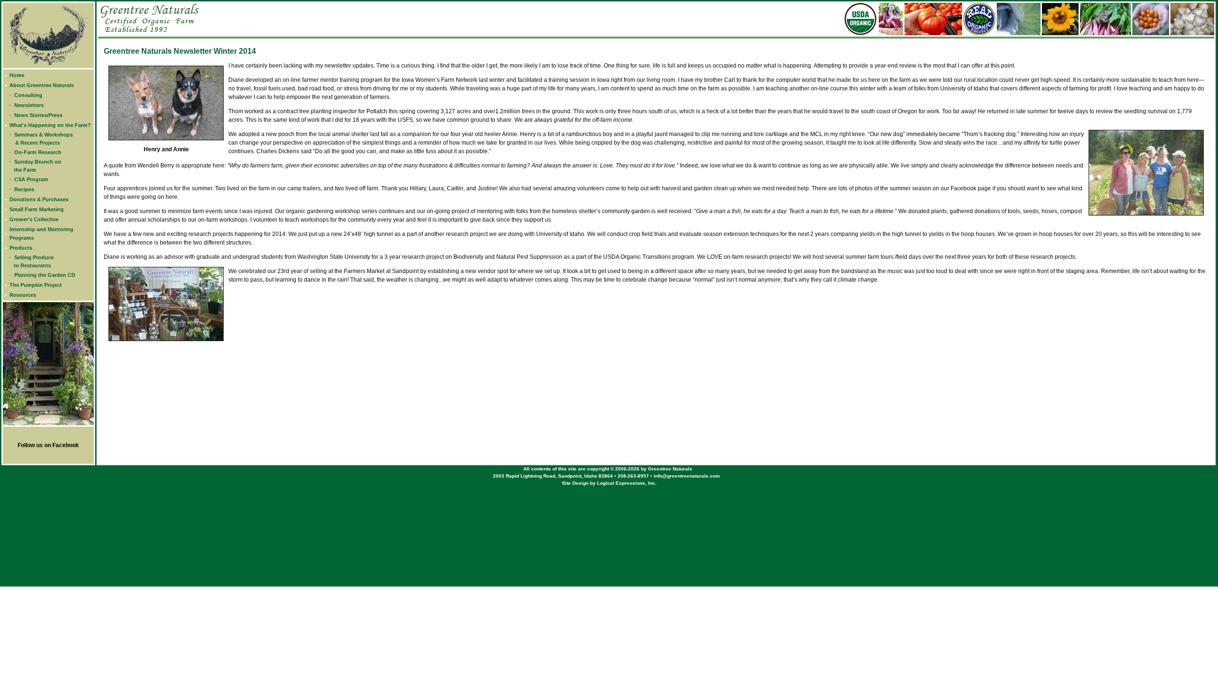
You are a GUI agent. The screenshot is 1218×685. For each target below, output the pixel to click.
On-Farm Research (37, 152)
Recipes (24, 189)
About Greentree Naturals (42, 85)
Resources (23, 295)
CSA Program (31, 179)
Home (17, 75)
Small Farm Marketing (37, 209)
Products (21, 248)
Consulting (28, 95)
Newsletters (29, 105)
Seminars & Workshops (43, 134)
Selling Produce (34, 257)
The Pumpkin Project (36, 285)
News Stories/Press (38, 115)
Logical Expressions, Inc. (627, 483)
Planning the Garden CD (44, 275)
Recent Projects (40, 143)
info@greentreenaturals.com (687, 476)
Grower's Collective (34, 219)
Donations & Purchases (39, 199)
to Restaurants (32, 265)
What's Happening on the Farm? (50, 125)
